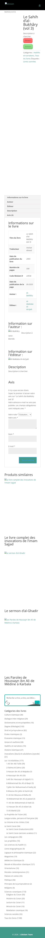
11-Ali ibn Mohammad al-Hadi (19, 803)
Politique (8, 880)
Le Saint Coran (10, 826)
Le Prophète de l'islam (13, 814)
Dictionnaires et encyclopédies (17, 722)
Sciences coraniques (13, 891)
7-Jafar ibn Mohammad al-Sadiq (19, 787)
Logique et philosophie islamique (18, 852)
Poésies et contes (11, 876)
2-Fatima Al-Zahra (13, 767)
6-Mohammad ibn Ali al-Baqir (18, 783)
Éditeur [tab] (10, 206)
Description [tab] (12, 211)
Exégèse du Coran (13, 894)
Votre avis (13, 417)
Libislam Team (26, 934)
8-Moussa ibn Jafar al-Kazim (18, 791)
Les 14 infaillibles (11, 760)
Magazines (9, 856)
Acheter (28, 46)
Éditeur (28, 40)
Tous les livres (10, 918)
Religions (8, 888)
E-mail (11, 446)
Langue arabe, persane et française (19, 818)
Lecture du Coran (13, 902)
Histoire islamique (12, 750)
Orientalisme (9, 868)
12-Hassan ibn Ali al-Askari (17, 806)
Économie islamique (12, 738)
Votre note (13, 414)
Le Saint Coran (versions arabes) (19, 833)
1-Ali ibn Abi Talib (13, 763)
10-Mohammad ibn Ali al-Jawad (19, 799)
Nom (11, 434)
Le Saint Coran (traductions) (18, 829)
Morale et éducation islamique (17, 864)
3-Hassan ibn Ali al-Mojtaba (18, 771)
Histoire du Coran (13, 898)
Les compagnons (11, 837)
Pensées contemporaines (15, 872)
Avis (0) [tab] (10, 215)
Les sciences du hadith (14, 845)
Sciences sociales (11, 914)
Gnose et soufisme (12, 742)
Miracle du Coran (13, 906)
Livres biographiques (13, 849)
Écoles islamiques (11, 734)
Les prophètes (10, 841)
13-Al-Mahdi (11, 810)
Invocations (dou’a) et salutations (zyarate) (22, 754)
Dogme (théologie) (12, 726)
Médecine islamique (13, 860)
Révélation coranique (15, 910)
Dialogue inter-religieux (14, 718)
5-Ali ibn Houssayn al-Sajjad (18, 779)
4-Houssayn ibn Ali (14, 775)
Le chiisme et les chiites (14, 822)
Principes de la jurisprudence (16, 884)
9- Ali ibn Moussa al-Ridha (17, 795)
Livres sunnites (29, 61)
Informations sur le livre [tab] (17, 197)
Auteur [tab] (10, 202)
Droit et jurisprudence (13, 730)
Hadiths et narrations (13, 746)
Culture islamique (12, 715)
